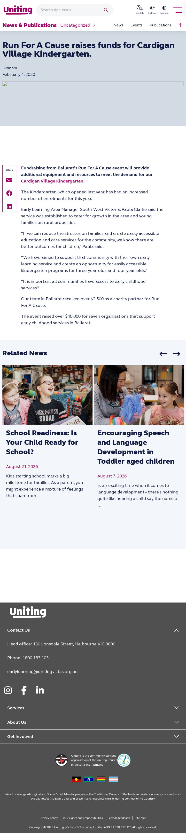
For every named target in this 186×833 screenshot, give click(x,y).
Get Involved (20, 736)
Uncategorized (75, 25)
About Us (16, 722)
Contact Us (18, 630)
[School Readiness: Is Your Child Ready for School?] (47, 395)
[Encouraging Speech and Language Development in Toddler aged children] (139, 395)
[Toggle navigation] (177, 10)
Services (15, 708)
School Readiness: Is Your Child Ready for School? (42, 442)
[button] (9, 179)
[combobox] (68, 10)
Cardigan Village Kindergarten (52, 181)
